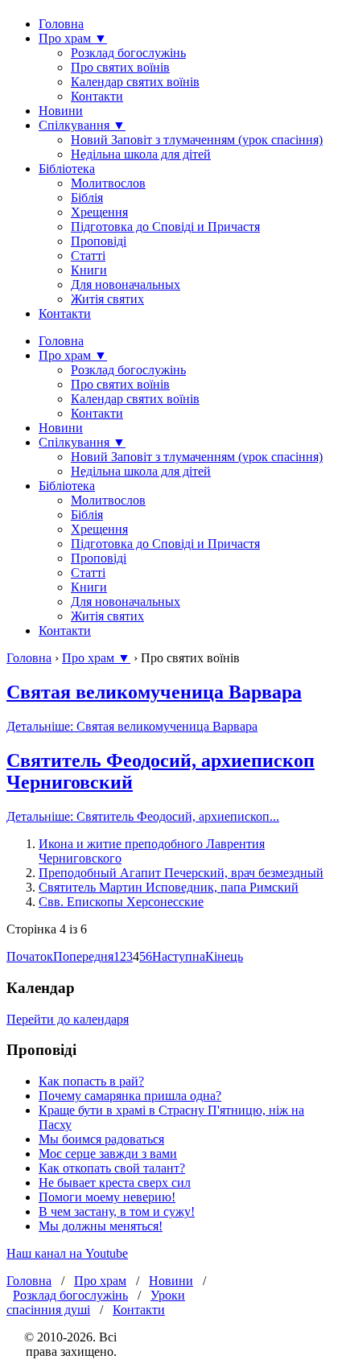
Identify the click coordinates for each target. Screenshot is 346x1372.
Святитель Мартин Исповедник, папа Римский (169, 887)
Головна (61, 24)
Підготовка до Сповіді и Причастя (165, 226)
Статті (88, 255)
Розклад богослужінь (128, 53)
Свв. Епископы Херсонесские (121, 901)
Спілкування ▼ (82, 125)
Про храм (100, 1281)
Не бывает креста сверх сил (115, 1182)
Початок (29, 956)
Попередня (83, 956)
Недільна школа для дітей (141, 154)
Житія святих (107, 299)
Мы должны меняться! (101, 1226)
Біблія (87, 197)
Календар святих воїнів (135, 82)
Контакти (97, 96)
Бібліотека (67, 168)
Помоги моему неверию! (107, 1197)
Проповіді (98, 241)
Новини (61, 110)
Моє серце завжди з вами (108, 1153)
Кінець (224, 956)
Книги (89, 270)
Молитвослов (108, 183)
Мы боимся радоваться (101, 1139)
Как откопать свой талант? (112, 1168)
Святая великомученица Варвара (154, 692)
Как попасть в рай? (91, 1081)
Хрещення (99, 212)
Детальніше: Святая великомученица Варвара (131, 726)
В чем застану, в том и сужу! (117, 1211)
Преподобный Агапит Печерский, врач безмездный (181, 873)
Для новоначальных (125, 284)
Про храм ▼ (73, 38)
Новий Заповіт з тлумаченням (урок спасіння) (197, 139)
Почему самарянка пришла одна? (130, 1095)
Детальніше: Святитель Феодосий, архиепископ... (142, 816)
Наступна (178, 956)
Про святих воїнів (120, 67)
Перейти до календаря (67, 1019)
